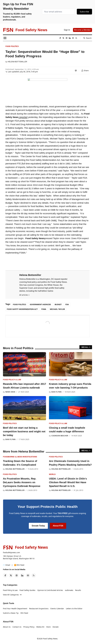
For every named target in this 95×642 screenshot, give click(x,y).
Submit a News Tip (11, 613)
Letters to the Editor (74, 608)
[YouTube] (73, 38)
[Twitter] (63, 38)
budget (58, 304)
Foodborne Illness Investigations (20, 457)
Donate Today (38, 526)
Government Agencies (40, 304)
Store (48, 627)
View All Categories (11, 594)
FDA (67, 304)
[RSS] (76, 38)
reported (23, 117)
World (52, 474)
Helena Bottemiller (17, 62)
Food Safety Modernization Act (22, 309)
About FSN (58, 526)
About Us (7, 627)
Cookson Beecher (59, 435)
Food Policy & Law (12, 380)
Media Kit (40, 627)
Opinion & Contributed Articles (50, 590)
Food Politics (12, 46)
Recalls (78, 590)
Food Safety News (50, 638)
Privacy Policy (28, 627)
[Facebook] (60, 38)
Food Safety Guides (27, 590)
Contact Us (16, 627)
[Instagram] (67, 38)
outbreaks (69, 590)
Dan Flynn (56, 392)
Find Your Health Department (15, 608)
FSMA (43, 309)
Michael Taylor (57, 309)
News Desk (10, 392)
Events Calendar (57, 608)
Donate (56, 627)
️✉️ (6, 565)
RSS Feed (24, 613)
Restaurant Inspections (38, 608)
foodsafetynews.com (11, 552)
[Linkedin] (70, 38)
